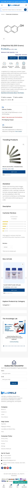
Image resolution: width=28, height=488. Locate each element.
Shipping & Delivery (5, 426)
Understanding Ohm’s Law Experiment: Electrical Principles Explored (14, 338)
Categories (6, 305)
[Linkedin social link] (11, 100)
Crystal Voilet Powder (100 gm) (12, 285)
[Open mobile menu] (1, 5)
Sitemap (3, 446)
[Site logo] (14, 5)
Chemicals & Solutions (12, 14)
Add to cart (13, 58)
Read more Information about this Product (12, 92)
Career (2, 414)
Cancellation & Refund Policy (8, 429)
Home (2, 14)
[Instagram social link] (5, 468)
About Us (3, 409)
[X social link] (7, 100)
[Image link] (8, 392)
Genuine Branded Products (23, 67)
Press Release (4, 417)
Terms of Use (4, 441)
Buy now (23, 58)
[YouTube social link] (7, 468)
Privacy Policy (4, 438)
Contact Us (3, 412)
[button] (14, 171)
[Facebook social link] (5, 100)
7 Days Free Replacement (4, 67)
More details (18, 131)
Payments (3, 424)
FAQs (2, 431)
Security (3, 443)
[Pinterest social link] (9, 100)
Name (2, 370)
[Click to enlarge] (4, 38)
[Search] (25, 9)
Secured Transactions (17, 67)
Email (2, 376)
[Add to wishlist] (23, 144)
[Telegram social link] (13, 100)
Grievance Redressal (6, 448)
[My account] (26, 5)
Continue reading (14, 341)
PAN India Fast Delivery (11, 67)
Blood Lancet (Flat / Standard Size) (13, 166)
